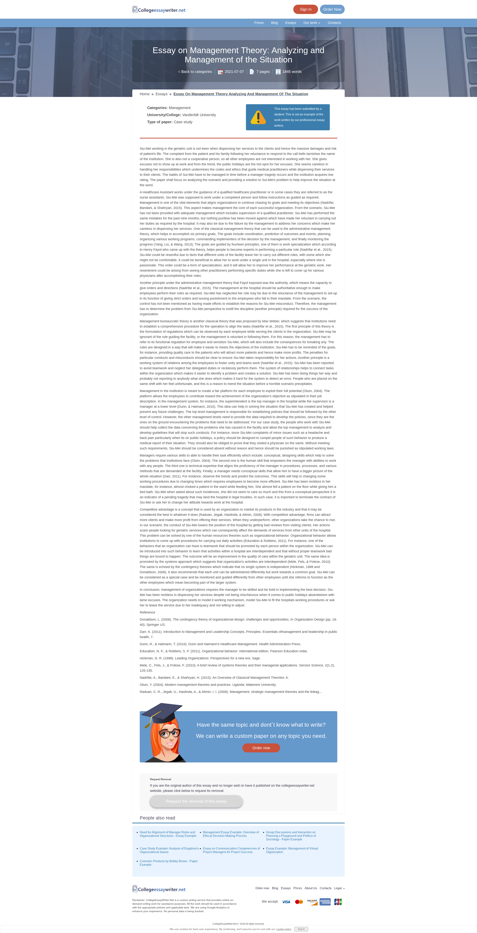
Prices (259, 23)
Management (180, 108)
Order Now (332, 9)
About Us (311, 888)
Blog (274, 23)
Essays (290, 23)
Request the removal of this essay (196, 801)
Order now (261, 748)
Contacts (334, 23)
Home (145, 94)
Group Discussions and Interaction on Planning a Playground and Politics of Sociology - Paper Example (291, 836)
